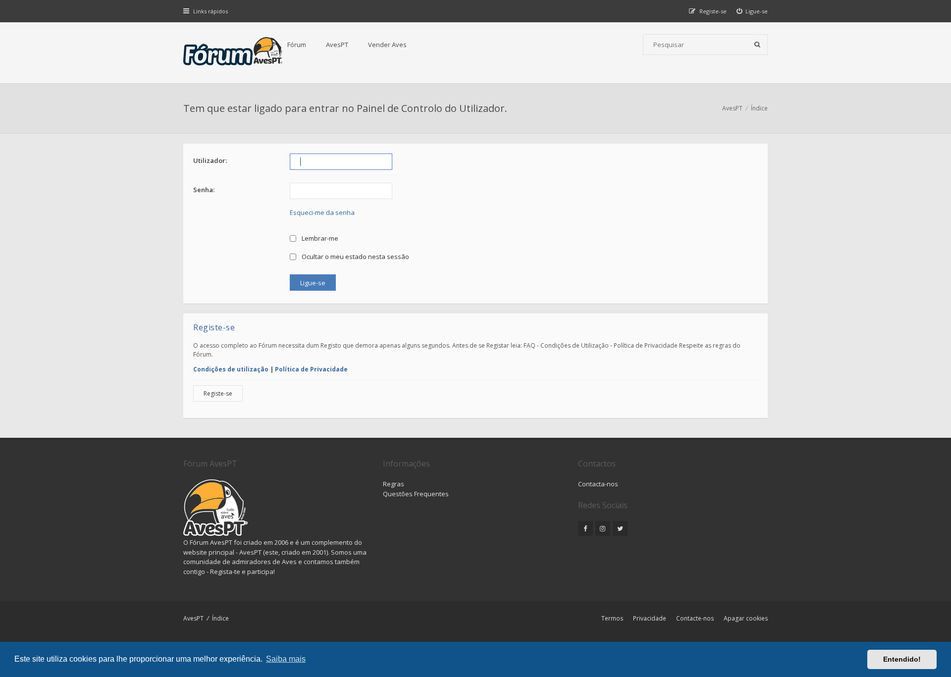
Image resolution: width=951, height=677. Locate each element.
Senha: (203, 189)
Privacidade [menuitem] (649, 618)
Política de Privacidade (311, 369)
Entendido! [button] (902, 659)
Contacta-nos (598, 483)
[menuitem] (752, 11)
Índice (220, 618)
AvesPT (337, 44)
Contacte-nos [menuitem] (695, 618)
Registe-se (218, 393)
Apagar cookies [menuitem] (746, 618)
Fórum (296, 44)
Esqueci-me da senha (322, 212)
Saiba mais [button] (286, 659)
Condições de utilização (230, 369)
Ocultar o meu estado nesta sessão (354, 256)
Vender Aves (387, 44)
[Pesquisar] (757, 44)
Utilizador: (210, 160)
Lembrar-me (319, 238)
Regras (393, 483)
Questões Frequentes (416, 493)
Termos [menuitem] (612, 618)
